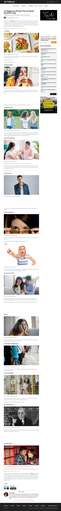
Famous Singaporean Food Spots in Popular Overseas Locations (16, 28)
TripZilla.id (12, 505)
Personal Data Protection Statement (51, 508)
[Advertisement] (21, 99)
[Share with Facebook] (5, 488)
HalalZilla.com (43, 505)
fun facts (5, 483)
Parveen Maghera (12, 492)
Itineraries (30, 5)
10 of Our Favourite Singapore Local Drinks (13, 471)
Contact (40, 5)
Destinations (16, 5)
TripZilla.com (6, 505)
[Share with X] (8, 488)
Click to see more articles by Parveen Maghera (24, 500)
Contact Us (31, 508)
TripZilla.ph (30, 505)
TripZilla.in (18, 505)
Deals (35, 5)
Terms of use (36, 508)
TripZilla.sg (36, 505)
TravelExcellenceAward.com (52, 505)
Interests (23, 5)
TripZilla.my (24, 505)
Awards (46, 5)
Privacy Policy (42, 508)
